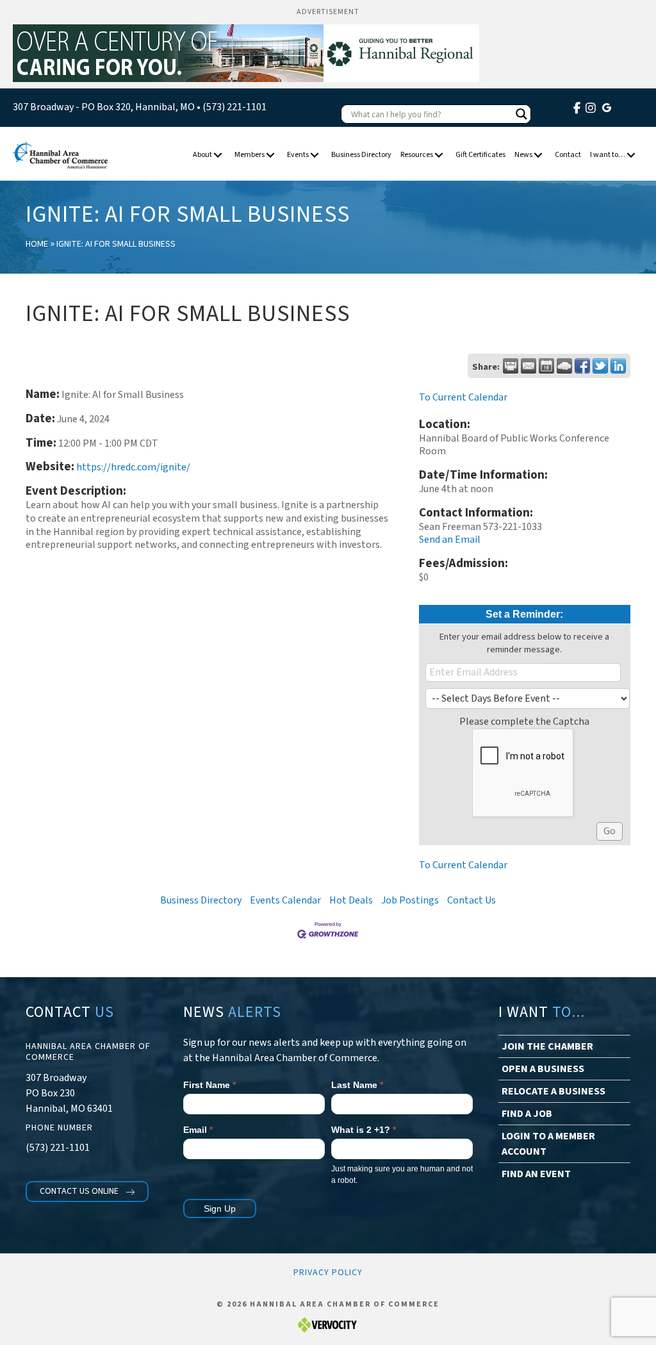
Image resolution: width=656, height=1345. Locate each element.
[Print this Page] (510, 366)
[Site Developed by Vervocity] (328, 1324)
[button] (87, 1191)
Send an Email (449, 539)
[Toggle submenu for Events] (315, 155)
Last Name (357, 1085)
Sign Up (220, 1208)
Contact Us (471, 900)
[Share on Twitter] (600, 366)
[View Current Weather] (564, 366)
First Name (209, 1085)
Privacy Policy (328, 1272)
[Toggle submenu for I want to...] (631, 155)
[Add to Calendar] (546, 366)
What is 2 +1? (363, 1130)
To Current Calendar (463, 397)
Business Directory (201, 900)
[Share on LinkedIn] (618, 366)
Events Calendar (285, 900)
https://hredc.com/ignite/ (133, 467)
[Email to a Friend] (528, 366)
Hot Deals (351, 900)
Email (198, 1130)
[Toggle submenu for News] (538, 155)
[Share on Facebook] (582, 366)
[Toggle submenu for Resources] (439, 155)
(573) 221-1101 (234, 107)
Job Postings (410, 900)
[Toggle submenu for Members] (270, 155)
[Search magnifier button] (521, 114)
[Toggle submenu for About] (218, 155)
